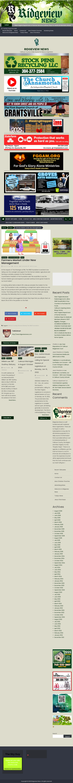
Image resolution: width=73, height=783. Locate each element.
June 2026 (57, 515)
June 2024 (57, 570)
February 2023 (58, 606)
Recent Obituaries (7, 30)
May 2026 (57, 518)
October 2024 (58, 561)
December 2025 (59, 529)
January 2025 (58, 554)
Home (15, 30)
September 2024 (59, 563)
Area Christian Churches (35, 30)
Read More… (12, 400)
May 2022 (57, 626)
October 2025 (58, 533)
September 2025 (59, 536)
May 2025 (57, 545)
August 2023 (58, 592)
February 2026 (58, 524)
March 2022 (58, 631)
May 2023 (57, 599)
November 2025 (59, 531)
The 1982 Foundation (33, 325)
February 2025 (58, 551)
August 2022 (58, 619)
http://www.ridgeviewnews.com (22, 334)
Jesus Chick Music (35, 32)
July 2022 (57, 621)
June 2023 (57, 597)
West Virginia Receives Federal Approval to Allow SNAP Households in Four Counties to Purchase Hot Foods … (62, 301)
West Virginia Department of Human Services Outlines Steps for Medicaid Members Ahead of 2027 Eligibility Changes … (62, 317)
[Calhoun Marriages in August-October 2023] (26, 351)
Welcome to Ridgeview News (10, 32)
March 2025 (58, 549)
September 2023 (59, 590)
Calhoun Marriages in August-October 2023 (25, 364)
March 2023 (58, 603)
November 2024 (59, 558)
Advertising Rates (48, 30)
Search (55, 733)
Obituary (9, 358)
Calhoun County (12, 325)
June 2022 (57, 624)
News (22, 257)
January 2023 (58, 608)
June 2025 (57, 543)
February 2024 (58, 579)
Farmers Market (22, 325)
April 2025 (57, 547)
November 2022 (59, 612)
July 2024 (57, 567)
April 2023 (57, 601)
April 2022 (57, 628)
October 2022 (58, 615)
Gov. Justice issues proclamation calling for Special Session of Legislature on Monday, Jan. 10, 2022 (42, 363)
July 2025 (57, 540)
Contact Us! (23, 30)
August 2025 (58, 538)
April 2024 (57, 574)
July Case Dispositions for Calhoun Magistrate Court (60, 346)
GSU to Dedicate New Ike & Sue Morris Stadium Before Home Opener (62, 335)
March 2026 (58, 522)
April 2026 (57, 520)
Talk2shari (16, 266)
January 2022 (58, 635)
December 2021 (59, 637)
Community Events (14, 257)
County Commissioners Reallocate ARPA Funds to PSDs (61, 354)
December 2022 (59, 610)
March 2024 (58, 576)
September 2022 (59, 617)
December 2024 (59, 556)
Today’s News (24, 32)
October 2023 (58, 588)
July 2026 (57, 513)
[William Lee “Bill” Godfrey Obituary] (9, 351)
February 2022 (58, 633)
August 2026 (58, 511)
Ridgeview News (36, 49)
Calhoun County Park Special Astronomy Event (45, 418)
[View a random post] (70, 219)
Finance (44, 348)
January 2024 (58, 581)
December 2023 (59, 583)
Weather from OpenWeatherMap (13, 769)
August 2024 (58, 565)
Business (4, 257)
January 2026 (58, 527)
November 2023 (59, 585)
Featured (37, 348)
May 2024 (57, 572)
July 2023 (57, 594)
